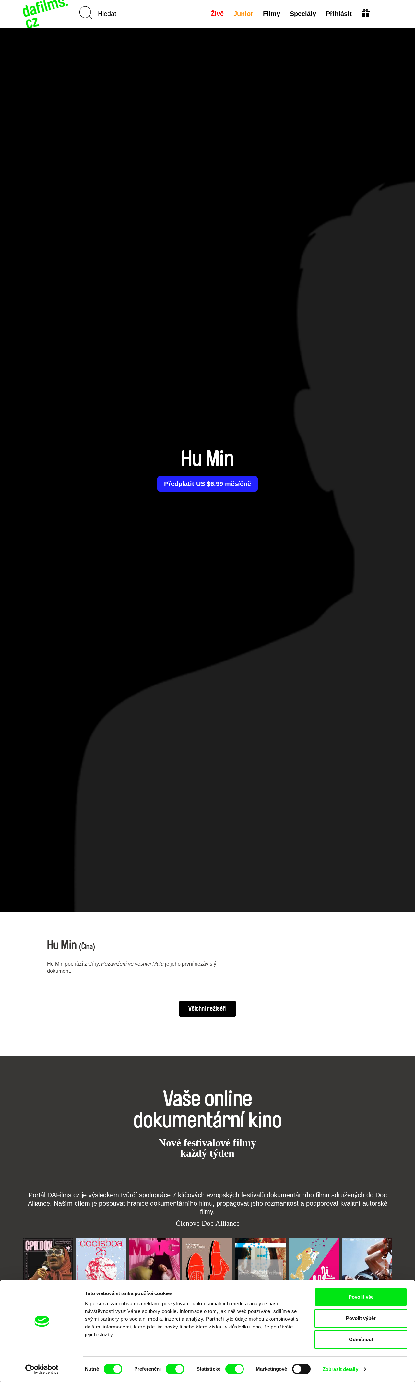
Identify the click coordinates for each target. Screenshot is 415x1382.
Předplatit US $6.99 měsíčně (207, 483)
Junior (243, 13)
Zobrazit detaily (340, 1369)
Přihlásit (339, 13)
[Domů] (46, 14)
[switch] (175, 1369)
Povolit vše (361, 1297)
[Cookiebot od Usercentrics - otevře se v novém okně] (42, 1369)
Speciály (303, 13)
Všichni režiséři (207, 1009)
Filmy (271, 13)
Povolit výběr (361, 1318)
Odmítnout (361, 1339)
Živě (217, 13)
